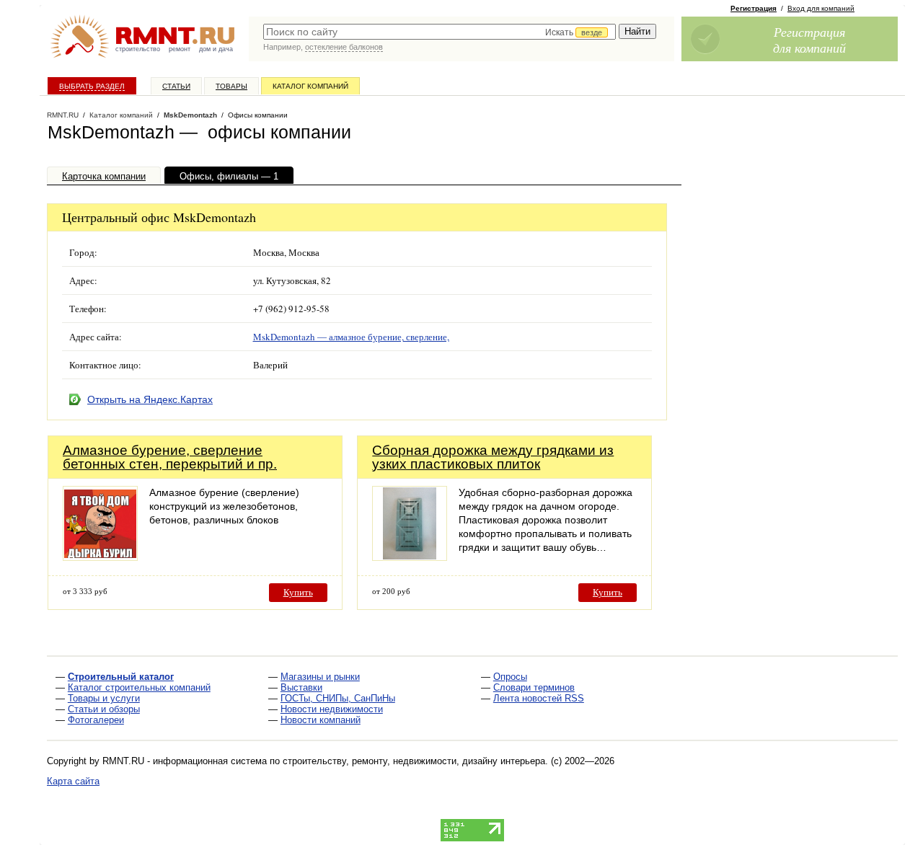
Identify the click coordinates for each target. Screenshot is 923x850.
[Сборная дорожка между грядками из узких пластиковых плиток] (409, 557)
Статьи (176, 86)
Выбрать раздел (92, 86)
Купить (298, 592)
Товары (231, 86)
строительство (137, 49)
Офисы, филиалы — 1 (229, 176)
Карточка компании (104, 176)
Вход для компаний (820, 8)
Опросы (510, 676)
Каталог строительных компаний (139, 687)
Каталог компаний (310, 86)
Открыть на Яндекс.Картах (150, 399)
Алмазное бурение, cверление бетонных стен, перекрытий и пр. (170, 457)
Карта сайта (73, 781)
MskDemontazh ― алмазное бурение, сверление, (351, 336)
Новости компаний (321, 719)
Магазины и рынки (320, 676)
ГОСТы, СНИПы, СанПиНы (338, 698)
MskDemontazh (190, 115)
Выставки (301, 687)
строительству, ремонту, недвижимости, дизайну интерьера (414, 761)
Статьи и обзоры (104, 709)
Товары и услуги (104, 698)
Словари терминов (534, 687)
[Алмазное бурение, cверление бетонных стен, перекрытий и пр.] (100, 557)
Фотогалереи (96, 719)
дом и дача (216, 49)
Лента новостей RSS (538, 698)
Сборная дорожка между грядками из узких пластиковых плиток (493, 457)
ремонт (179, 49)
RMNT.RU (63, 115)
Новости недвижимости (332, 709)
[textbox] (439, 32)
